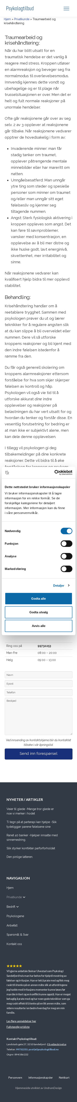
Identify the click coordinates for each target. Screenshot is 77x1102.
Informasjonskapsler (40, 1077)
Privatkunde (21, 19)
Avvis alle (38, 626)
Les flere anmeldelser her (21, 1021)
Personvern (15, 1077)
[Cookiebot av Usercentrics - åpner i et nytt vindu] (54, 472)
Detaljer (58, 585)
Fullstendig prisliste (18, 1026)
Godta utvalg (38, 612)
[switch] (66, 543)
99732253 (22, 1049)
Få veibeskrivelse (56, 1044)
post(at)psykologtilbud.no (44, 1049)
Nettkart (64, 1077)
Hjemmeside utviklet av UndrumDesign (38, 1088)
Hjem (7, 19)
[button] (67, 8)
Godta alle (38, 598)
